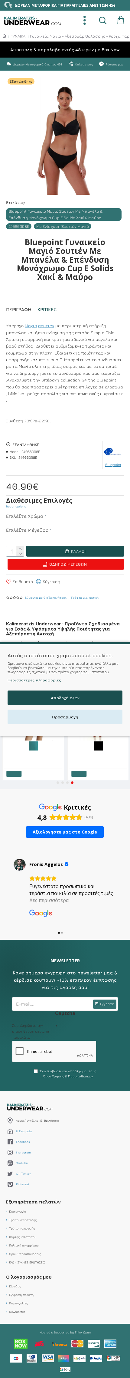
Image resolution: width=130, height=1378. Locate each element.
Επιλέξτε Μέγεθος (27, 530)
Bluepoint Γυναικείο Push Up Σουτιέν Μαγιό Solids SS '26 (99, 755)
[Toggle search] (103, 20)
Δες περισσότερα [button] (49, 900)
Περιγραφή (18, 309)
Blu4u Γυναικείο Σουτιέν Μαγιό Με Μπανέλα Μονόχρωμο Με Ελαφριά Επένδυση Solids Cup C (34, 755)
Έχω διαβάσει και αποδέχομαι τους (68, 1073)
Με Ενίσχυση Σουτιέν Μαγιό (62, 226)
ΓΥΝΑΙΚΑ (18, 36)
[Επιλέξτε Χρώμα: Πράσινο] (32, 745)
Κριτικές (47, 309)
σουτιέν (46, 325)
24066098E (18, 226)
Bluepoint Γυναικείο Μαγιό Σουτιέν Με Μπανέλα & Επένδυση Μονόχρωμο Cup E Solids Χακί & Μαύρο (55, 214)
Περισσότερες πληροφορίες (34, 680)
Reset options (16, 506)
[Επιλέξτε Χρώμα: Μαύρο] (97, 745)
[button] (58, 782)
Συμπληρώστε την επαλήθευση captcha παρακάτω (30, 1031)
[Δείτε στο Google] (20, 865)
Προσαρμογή (65, 716)
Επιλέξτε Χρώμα (25, 516)
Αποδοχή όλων (65, 697)
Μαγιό (31, 325)
